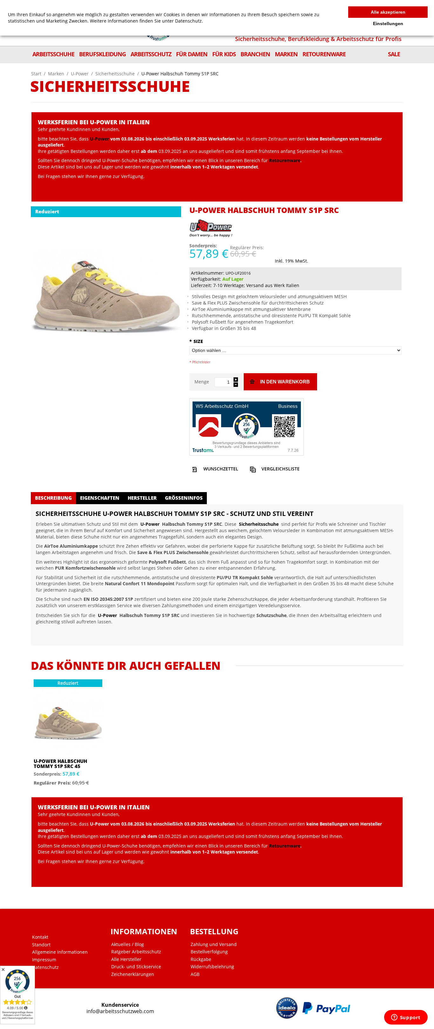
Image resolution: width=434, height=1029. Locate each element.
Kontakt (40, 937)
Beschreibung (53, 498)
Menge (201, 382)
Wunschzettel (220, 469)
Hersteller (142, 498)
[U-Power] (211, 225)
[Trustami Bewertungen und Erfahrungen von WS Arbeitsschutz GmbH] (246, 426)
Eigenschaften (99, 498)
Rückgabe (201, 959)
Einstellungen (388, 23)
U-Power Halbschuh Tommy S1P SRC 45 (60, 763)
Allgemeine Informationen (60, 952)
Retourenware (284, 160)
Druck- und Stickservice (136, 967)
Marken (56, 74)
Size (196, 341)
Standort (41, 945)
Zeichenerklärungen (132, 974)
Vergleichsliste (280, 469)
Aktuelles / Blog (127, 944)
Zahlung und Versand (214, 944)
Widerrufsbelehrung (212, 967)
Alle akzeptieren (388, 12)
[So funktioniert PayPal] (326, 1008)
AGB (195, 974)
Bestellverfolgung (209, 952)
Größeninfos (184, 498)
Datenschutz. (189, 21)
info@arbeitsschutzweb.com (120, 1011)
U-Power (80, 74)
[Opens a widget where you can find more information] (406, 1018)
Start (36, 74)
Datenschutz (45, 967)
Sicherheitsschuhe (115, 74)
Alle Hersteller (126, 959)
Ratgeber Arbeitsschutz (136, 952)
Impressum (44, 960)
